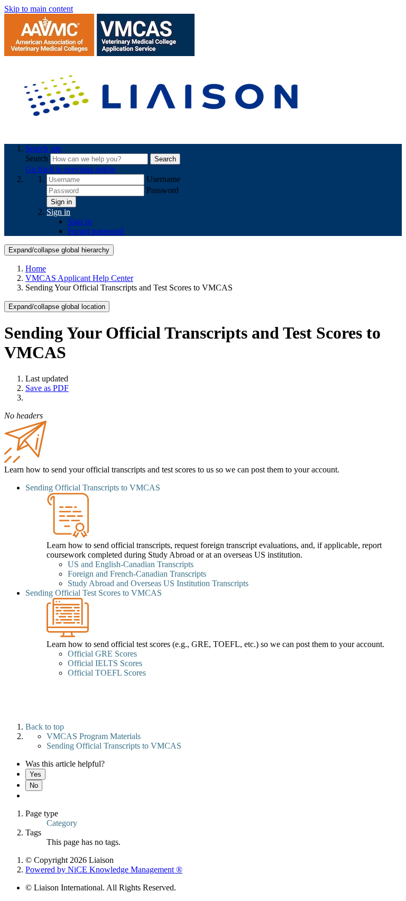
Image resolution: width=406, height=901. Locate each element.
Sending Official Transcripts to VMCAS (92, 487)
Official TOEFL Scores (107, 672)
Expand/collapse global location (56, 307)
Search (37, 158)
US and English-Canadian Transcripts (130, 564)
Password (162, 190)
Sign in (61, 202)
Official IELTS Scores (105, 663)
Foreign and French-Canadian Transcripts (137, 573)
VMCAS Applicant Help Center (79, 278)
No (34, 785)
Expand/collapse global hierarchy (58, 250)
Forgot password (96, 230)
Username (163, 179)
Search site (43, 148)
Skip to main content (38, 8)
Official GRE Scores (102, 653)
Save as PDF (47, 388)
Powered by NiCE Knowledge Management (103, 869)
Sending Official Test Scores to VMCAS (93, 592)
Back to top (44, 726)
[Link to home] (162, 130)
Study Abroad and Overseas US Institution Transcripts (158, 583)
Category (62, 822)
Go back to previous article (70, 169)
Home (35, 268)
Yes (35, 774)
